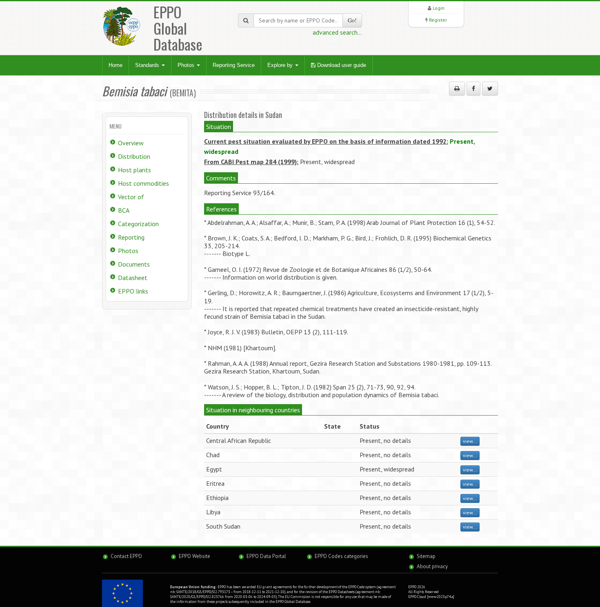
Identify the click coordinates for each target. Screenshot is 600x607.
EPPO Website (194, 556)
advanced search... (337, 32)
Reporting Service (234, 65)
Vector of (131, 197)
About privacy (432, 566)
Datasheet (132, 277)
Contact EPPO (126, 556)
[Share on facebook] (473, 89)
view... (470, 441)
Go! (352, 20)
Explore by (280, 65)
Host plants (134, 170)
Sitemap (426, 556)
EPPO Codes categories (341, 556)
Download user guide (341, 65)
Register (438, 20)
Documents (134, 264)
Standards (148, 65)
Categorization (138, 224)
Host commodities (143, 183)
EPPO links (133, 291)
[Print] (457, 89)
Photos (187, 65)
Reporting (131, 237)
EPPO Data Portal (266, 556)
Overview (131, 143)
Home (115, 65)
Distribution (134, 156)
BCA (123, 210)
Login (438, 8)
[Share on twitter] (490, 89)
